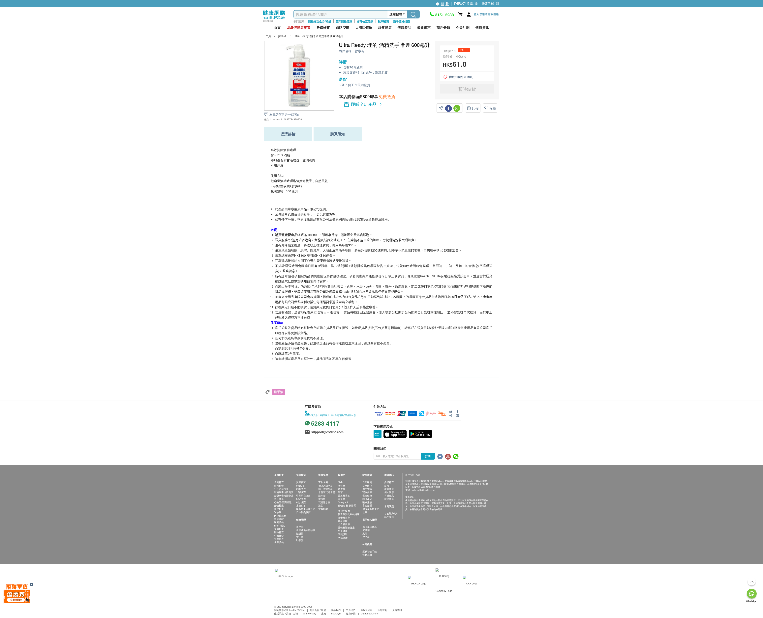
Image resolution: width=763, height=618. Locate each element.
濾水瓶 (321, 498)
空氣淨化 (367, 485)
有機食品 (389, 495)
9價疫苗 (300, 485)
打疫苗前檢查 (281, 488)
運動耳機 (367, 554)
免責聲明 (397, 610)
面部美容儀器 (369, 526)
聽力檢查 (279, 532)
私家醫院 (383, 21)
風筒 (364, 533)
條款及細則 (366, 610)
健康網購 (351, 613)
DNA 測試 (279, 525)
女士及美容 (344, 517)
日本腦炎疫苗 (303, 512)
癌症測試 (279, 519)
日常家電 (367, 482)
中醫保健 (279, 535)
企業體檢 (279, 542)
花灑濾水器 (324, 502)
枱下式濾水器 (325, 488)
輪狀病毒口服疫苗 (305, 508)
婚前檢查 (279, 505)
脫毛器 (366, 536)
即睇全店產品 (364, 104)
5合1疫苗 (301, 498)
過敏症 (277, 512)
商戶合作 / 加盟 (318, 610)
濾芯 (320, 505)
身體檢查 (389, 482)
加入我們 (350, 610)
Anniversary (309, 613)
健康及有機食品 (370, 508)
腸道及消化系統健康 (348, 514)
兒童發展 (279, 538)
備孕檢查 (279, 508)
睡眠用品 (367, 502)
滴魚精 (341, 498)
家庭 (323, 613)
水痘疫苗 (301, 505)
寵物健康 (367, 492)
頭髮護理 (343, 534)
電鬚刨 (366, 530)
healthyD (336, 613)
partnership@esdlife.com (423, 490)
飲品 (364, 512)
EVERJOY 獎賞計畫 (465, 3)
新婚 (295, 613)
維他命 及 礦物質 (347, 505)
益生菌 (341, 488)
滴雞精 (341, 485)
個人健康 (389, 492)
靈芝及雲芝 (344, 495)
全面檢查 (279, 482)
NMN (341, 482)
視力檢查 (279, 528)
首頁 (277, 27)
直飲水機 (323, 482)
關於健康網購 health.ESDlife (289, 610)
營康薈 (359, 51)
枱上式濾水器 (325, 485)
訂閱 (428, 456)
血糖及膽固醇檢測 (305, 530)
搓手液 (278, 392)
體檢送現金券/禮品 (319, 21)
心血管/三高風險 (282, 502)
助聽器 (299, 540)
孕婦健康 (343, 537)
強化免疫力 (344, 510)
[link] (284, 576)
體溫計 (299, 533)
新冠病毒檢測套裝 (283, 495)
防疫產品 (367, 498)
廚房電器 (367, 488)
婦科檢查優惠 (365, 21)
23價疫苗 (301, 488)
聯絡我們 (336, 610)
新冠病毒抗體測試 (283, 492)
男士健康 (279, 498)
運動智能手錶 (369, 551)
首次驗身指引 (391, 513)
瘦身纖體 (343, 521)
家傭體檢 (279, 522)
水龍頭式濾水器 (326, 492)
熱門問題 (389, 516)
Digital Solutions (370, 613)
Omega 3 (343, 502)
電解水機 (323, 508)
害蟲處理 (367, 505)
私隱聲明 (382, 610)
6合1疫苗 (301, 502)
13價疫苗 (301, 492)
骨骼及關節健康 (346, 527)
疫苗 (386, 485)
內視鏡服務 (280, 515)
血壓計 (299, 526)
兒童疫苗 (301, 482)
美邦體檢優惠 (344, 21)
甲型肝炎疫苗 (303, 495)
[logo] (274, 22)
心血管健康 (344, 524)
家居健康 (389, 488)
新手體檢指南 (401, 21)
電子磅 (299, 536)
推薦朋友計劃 (490, 3)
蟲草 (340, 492)
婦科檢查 (279, 485)
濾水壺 (321, 495)
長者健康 (367, 495)
